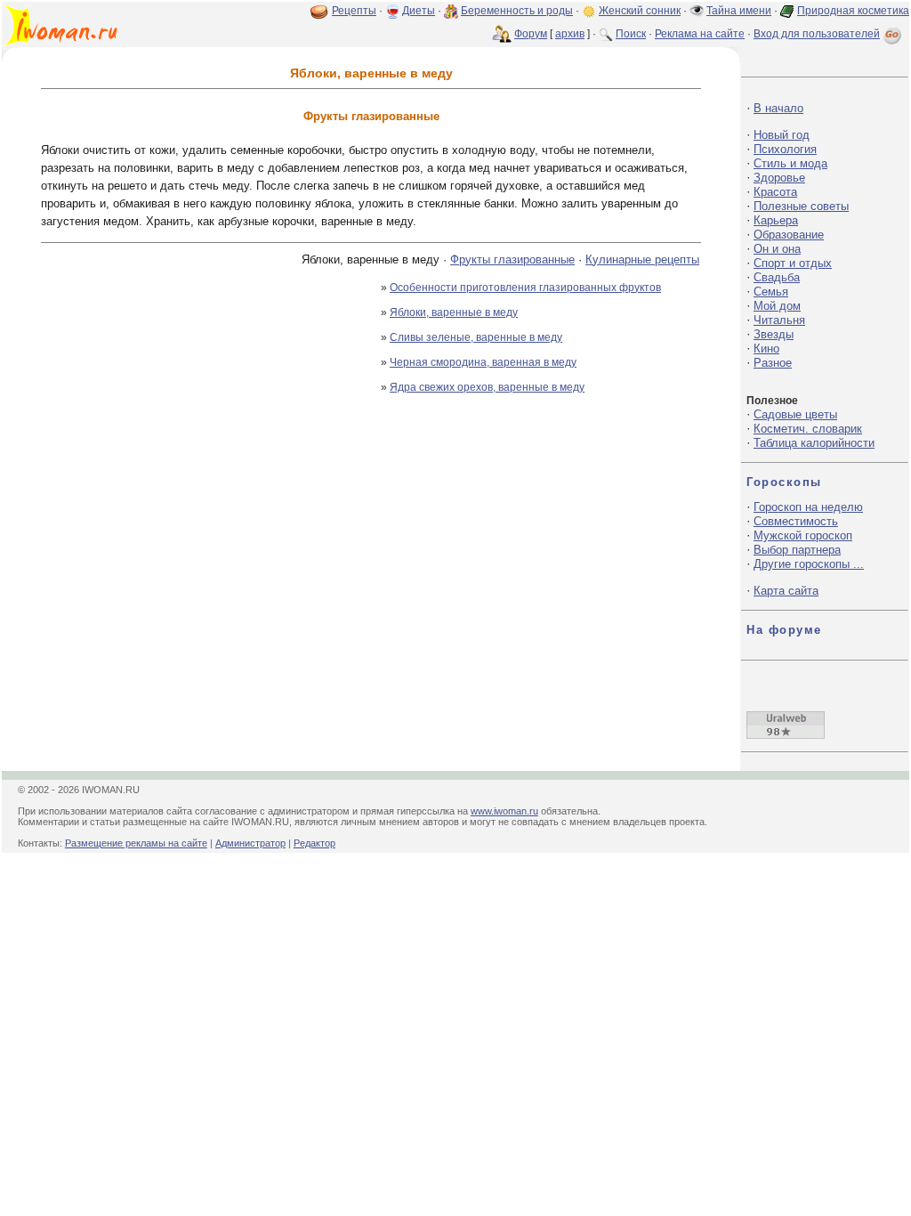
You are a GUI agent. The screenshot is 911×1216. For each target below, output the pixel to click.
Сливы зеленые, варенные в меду (476, 337)
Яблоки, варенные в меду (454, 312)
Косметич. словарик (808, 428)
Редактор (314, 843)
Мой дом (777, 305)
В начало (778, 108)
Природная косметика (853, 10)
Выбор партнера (797, 549)
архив (569, 34)
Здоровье (779, 177)
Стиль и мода (790, 163)
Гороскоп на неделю (808, 507)
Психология (785, 149)
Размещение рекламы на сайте (136, 843)
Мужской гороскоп (803, 535)
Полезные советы (801, 206)
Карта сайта (786, 590)
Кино (766, 348)
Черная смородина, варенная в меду (483, 362)
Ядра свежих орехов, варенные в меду (487, 387)
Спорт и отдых (793, 263)
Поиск (631, 34)
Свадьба (777, 277)
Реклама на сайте (700, 34)
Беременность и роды (517, 10)
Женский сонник (640, 10)
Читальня (779, 320)
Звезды (774, 334)
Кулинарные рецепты (642, 259)
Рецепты (354, 10)
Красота (775, 192)
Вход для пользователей (817, 34)
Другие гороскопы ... (809, 564)
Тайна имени (738, 10)
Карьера (776, 220)
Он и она (777, 248)
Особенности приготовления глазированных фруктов (525, 287)
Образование (789, 234)
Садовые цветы (795, 414)
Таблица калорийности (814, 443)
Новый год (782, 135)
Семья (771, 291)
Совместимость (796, 521)
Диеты (418, 10)
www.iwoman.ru (504, 811)
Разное (773, 362)
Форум (530, 34)
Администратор (250, 843)
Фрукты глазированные (512, 259)
